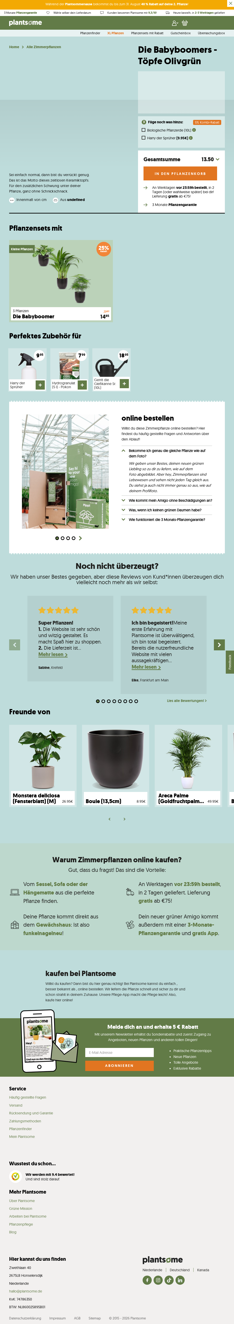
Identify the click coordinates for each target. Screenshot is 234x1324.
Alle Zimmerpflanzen (44, 47)
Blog (12, 1232)
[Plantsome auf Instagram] (158, 1280)
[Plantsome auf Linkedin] (180, 1280)
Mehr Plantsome (27, 1192)
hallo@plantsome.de (25, 1291)
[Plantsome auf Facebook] (147, 1280)
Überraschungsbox (211, 33)
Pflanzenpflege (21, 1224)
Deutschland (180, 1270)
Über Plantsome (22, 1200)
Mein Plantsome (22, 1136)
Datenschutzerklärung (25, 1318)
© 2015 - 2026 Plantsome (127, 1318)
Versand (15, 1105)
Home (14, 47)
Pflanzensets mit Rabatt (147, 33)
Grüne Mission (20, 1208)
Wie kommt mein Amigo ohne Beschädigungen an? (170, 500)
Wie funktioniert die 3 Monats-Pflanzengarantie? (167, 519)
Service (17, 1088)
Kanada (203, 1270)
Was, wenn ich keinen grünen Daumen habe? (165, 510)
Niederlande (152, 1270)
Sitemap (95, 1318)
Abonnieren (119, 1065)
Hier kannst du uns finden (37, 1259)
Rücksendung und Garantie (31, 1113)
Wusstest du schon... (32, 1163)
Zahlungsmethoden (25, 1121)
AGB (77, 1318)
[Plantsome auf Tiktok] (169, 1280)
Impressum (57, 1318)
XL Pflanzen (115, 33)
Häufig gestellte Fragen (27, 1097)
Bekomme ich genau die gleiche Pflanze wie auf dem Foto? (167, 453)
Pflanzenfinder (90, 33)
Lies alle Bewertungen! (185, 701)
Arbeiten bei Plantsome (27, 1216)
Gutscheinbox (181, 33)
